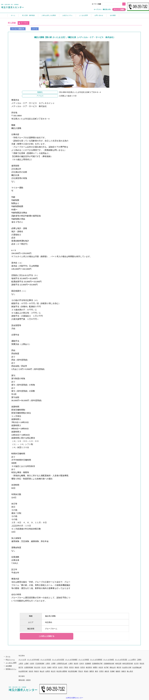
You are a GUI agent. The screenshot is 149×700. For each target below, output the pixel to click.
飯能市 (118, 671)
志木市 (60, 667)
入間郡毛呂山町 (62, 663)
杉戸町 (106, 667)
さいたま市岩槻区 (71, 659)
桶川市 (119, 667)
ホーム (13, 15)
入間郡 (53, 663)
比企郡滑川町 (23, 671)
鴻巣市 (123, 671)
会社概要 (113, 15)
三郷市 (139, 659)
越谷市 (107, 671)
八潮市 (70, 663)
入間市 (47, 663)
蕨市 (96, 671)
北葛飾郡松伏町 (109, 663)
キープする (24, 23)
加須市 (76, 663)
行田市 (101, 671)
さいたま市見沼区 (121, 659)
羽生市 (80, 671)
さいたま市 (22, 659)
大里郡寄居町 (28, 667)
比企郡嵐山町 (137, 667)
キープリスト (98, 9)
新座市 (77, 667)
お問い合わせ (99, 15)
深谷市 (31, 671)
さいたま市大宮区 (58, 659)
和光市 (142, 663)
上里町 (26, 663)
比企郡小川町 (126, 667)
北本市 (81, 663)
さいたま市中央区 (33, 659)
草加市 (86, 671)
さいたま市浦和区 (96, 659)
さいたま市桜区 (83, 659)
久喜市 (32, 663)
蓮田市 (91, 671)
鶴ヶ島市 (130, 671)
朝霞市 (95, 667)
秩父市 (53, 671)
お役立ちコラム (67, 15)
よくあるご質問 (11, 663)
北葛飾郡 (88, 663)
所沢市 (71, 667)
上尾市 (21, 663)
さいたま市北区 (45, 659)
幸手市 (54, 667)
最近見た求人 (107, 9)
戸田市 (66, 667)
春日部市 (89, 667)
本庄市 (100, 667)
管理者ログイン (11, 669)
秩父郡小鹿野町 (62, 671)
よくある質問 (83, 15)
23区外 (28, 680)
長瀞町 (112, 671)
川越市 (49, 667)
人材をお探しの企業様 (49, 15)
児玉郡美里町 (39, 663)
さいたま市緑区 (108, 659)
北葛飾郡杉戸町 (97, 663)
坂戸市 (21, 667)
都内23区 (22, 680)
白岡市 (47, 671)
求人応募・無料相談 (28, 15)
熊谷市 (36, 671)
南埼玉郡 (118, 663)
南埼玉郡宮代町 (127, 663)
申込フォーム (10, 659)
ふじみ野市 (132, 659)
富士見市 (37, 667)
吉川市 (136, 663)
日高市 (82, 667)
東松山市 (113, 667)
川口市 (43, 667)
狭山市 (42, 671)
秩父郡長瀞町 (72, 671)
